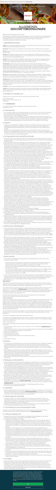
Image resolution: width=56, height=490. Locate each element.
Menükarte (15, 6)
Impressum (42, 6)
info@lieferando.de (10, 103)
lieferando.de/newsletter (31, 391)
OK (28, 484)
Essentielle (28, 487)
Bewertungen (24, 6)
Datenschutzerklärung (36, 411)
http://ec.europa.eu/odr (25, 380)
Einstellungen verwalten (17, 477)
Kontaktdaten (33, 6)
